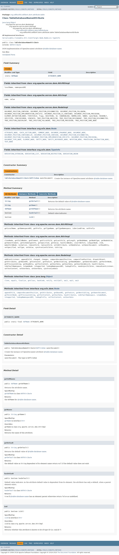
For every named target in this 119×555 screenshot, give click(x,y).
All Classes (5, 6)
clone (7, 280)
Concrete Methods (47, 194)
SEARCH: (91, 7)
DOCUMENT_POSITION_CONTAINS (46, 135)
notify (49, 280)
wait (66, 280)
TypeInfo (56, 38)
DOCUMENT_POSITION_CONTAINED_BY (18, 135)
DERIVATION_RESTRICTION (51, 154)
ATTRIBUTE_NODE (11, 133)
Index (46, 2)
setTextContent (54, 297)
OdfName (14, 76)
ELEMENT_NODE (28, 139)
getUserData (57, 295)
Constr (23, 9)
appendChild (10, 293)
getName (32, 205)
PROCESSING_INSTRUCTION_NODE (96, 139)
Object (49, 276)
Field (17, 9)
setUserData (68, 297)
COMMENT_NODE (43, 133)
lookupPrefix (40, 297)
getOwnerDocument (98, 293)
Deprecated (38, 2)
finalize (22, 280)
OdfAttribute (15, 45)
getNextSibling (82, 293)
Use (25, 2)
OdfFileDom (34, 178)
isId (31, 217)
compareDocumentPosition (27, 293)
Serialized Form (8, 55)
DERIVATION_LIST (32, 154)
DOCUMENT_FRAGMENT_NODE (61, 133)
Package (13, 2)
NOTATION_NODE (76, 139)
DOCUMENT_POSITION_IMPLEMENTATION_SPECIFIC (50, 137)
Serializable (7, 38)
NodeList (48, 38)
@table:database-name (52, 49)
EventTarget (33, 38)
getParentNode (11, 295)
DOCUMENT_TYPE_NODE (13, 139)
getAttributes (46, 293)
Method (31, 9)
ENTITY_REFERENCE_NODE (58, 139)
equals (14, 280)
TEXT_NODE (9, 142)
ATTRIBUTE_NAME (54, 76)
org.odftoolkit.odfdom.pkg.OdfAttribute (32, 30)
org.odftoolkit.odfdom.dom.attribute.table (27, 15)
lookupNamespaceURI (25, 297)
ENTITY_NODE (41, 139)
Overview (4, 2)
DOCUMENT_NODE (79, 133)
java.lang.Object (9, 22)
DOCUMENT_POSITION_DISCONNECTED (74, 135)
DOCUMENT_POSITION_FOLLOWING (17, 137)
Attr (25, 38)
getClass (31, 280)
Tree (30, 2)
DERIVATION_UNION (70, 154)
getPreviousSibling (26, 295)
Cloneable (18, 38)
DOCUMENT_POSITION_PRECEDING (84, 137)
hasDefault (33, 213)
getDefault (33, 201)
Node (41, 38)
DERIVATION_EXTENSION (14, 154)
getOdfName (33, 209)
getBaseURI (58, 293)
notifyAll (58, 280)
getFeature (69, 293)
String (7, 201)
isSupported (10, 297)
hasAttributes (70, 295)
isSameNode (101, 295)
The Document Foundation (67, 552)
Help (52, 2)
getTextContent (43, 295)
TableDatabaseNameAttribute (17, 178)
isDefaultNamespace (86, 295)
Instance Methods (27, 194)
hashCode (41, 280)
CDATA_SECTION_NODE (27, 133)
